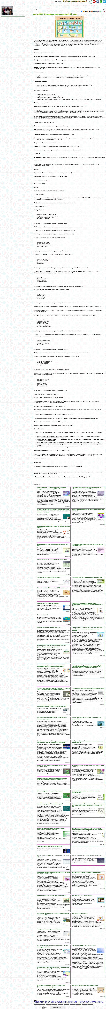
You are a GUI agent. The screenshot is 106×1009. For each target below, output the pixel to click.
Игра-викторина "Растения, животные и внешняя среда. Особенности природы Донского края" (53, 968)
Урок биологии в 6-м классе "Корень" (82, 895)
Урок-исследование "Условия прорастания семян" (51, 895)
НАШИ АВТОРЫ (66, 5)
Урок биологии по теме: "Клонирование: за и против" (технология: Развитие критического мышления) (52, 741)
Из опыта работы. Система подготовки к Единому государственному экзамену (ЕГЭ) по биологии (51, 488)
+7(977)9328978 (57, 1)
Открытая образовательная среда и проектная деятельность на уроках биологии (50, 829)
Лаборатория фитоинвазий (76, 1)
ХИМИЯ (51, 5)
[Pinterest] (104, 11)
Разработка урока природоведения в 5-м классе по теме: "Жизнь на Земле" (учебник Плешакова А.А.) (52, 779)
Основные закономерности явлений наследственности (88, 688)
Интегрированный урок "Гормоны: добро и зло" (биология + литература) (51, 986)
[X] (86, 11)
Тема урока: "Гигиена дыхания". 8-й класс (49, 929)
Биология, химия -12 (97, 1002)
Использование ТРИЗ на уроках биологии (84, 945)
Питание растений (42, 614)
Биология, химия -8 (50, 1002)
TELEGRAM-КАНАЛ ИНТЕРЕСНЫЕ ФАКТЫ (85, 5)
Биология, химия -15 (63, 1004)
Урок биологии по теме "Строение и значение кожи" (87, 872)
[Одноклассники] (84, 11)
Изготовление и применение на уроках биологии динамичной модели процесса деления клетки (51, 665)
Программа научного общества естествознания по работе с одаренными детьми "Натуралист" (86, 488)
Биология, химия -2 (50, 1001)
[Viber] (98, 11)
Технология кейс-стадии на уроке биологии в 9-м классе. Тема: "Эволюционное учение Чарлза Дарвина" (53, 689)
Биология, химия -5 (85, 1001)
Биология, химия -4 (73, 1001)
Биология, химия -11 (85, 1002)
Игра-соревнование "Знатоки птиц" (47, 627)
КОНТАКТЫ (58, 5)
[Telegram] (102, 11)
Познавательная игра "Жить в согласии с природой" (87, 577)
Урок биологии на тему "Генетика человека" (50, 846)
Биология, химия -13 (39, 1004)
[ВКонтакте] (82, 11)
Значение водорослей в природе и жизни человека (86, 855)
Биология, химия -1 (39, 1001)
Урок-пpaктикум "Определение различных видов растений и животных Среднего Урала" (51, 646)
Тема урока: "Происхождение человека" (48, 577)
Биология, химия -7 (39, 1002)
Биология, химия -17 (87, 1004)
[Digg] (90, 11)
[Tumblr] (96, 11)
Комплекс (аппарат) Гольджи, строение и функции (51, 706)
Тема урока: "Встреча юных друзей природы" (85, 985)
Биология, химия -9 (62, 1002)
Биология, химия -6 (96, 1001)
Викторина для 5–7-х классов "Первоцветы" (50, 791)
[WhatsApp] (100, 11)
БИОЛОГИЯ (44, 5)
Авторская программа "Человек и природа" (50, 804)
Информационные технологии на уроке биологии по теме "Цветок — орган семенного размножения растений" (87, 629)
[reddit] (92, 11)
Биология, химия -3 (62, 1001)
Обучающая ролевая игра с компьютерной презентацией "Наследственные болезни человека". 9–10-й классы (88, 604)
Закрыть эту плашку (57, 1007)
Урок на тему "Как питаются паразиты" (48, 603)
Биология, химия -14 (51, 1004)
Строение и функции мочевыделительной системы (52, 559)
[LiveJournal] (94, 11)
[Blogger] (88, 11)
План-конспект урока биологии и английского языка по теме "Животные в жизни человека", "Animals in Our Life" (88, 805)
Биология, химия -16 (75, 1004)
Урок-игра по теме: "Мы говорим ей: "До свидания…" (52, 587)
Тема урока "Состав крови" (79, 913)
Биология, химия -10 (73, 1002)
